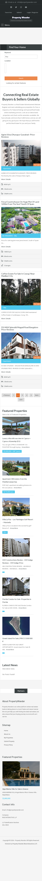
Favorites (8, 12)
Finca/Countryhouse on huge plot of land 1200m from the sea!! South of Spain (20, 203)
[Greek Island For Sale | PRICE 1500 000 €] (16, 626)
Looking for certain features (16, 83)
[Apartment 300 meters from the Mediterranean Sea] (16, 466)
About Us (7, 734)
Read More (6, 795)
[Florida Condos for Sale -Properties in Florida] (16, 586)
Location (8, 61)
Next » (37, 395)
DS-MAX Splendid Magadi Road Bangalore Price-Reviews (19, 328)
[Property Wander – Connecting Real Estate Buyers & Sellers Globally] (21, 18)
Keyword (8, 52)
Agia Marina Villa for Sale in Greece (15, 789)
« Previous (6, 395)
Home (6, 730)
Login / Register (32, 12)
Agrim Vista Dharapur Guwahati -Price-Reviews (18, 135)
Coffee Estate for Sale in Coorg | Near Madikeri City (18, 274)
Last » (21, 399)
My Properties (8, 738)
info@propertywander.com (27, 2)
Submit (19, 12)
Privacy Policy (8, 745)
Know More (26, 447)
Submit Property (9, 741)
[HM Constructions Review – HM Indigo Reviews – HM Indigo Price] (16, 547)
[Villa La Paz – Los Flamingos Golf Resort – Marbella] (16, 507)
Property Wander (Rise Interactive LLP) (25, 844)
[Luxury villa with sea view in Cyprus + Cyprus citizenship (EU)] (16, 426)
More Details (6, 179)
